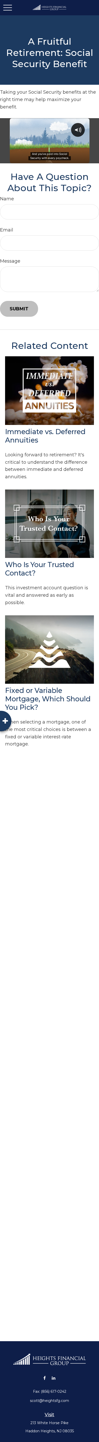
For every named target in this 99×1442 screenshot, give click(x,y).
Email (6, 230)
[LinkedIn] (53, 1377)
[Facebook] (44, 1377)
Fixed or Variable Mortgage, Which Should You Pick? (48, 699)
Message (10, 261)
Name (7, 199)
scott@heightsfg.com (49, 1400)
